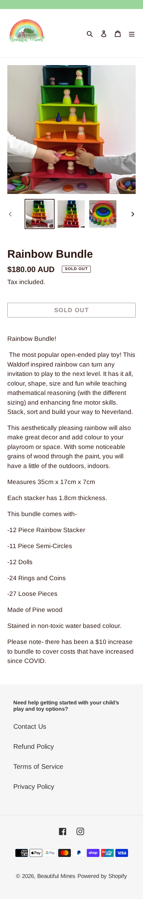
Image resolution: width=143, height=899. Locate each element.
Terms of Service (38, 766)
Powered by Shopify (102, 876)
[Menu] (132, 33)
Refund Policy (33, 746)
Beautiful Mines (56, 876)
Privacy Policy (33, 786)
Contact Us (29, 726)
